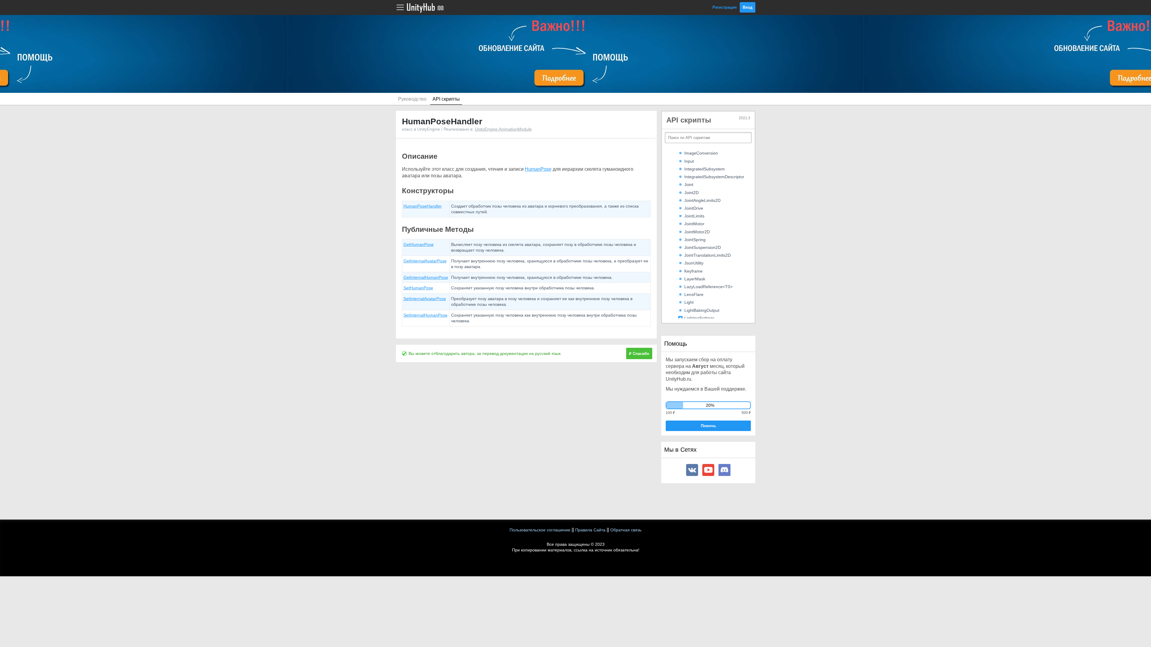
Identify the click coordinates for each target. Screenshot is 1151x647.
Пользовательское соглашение (540, 529)
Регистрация (724, 7)
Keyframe (693, 271)
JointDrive (693, 208)
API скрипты (446, 99)
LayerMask (694, 278)
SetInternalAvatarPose (424, 298)
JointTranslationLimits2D (707, 255)
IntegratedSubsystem (704, 169)
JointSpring (695, 239)
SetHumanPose (418, 287)
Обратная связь (625, 529)
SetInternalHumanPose (425, 315)
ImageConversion (701, 153)
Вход (747, 7)
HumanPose (538, 169)
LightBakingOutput (701, 310)
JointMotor (694, 223)
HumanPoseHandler (422, 206)
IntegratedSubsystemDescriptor (714, 176)
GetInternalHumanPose (425, 277)
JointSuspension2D (702, 247)
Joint (688, 184)
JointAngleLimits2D (702, 200)
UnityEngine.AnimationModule (503, 129)
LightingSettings (699, 318)
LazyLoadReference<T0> (708, 286)
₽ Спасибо (639, 353)
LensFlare (693, 294)
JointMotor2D (697, 231)
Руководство (412, 99)
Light (689, 302)
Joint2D (691, 192)
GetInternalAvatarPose (425, 261)
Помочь (708, 426)
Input (689, 161)
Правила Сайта (590, 529)
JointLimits (694, 216)
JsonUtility (693, 263)
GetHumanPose (418, 244)
